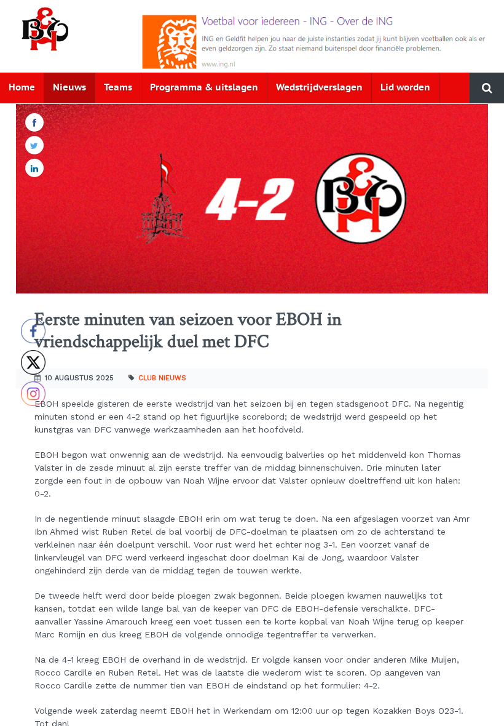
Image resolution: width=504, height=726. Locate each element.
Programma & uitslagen (204, 87)
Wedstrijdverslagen (319, 87)
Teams (118, 87)
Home (22, 87)
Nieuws (69, 87)
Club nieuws (162, 378)
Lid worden (405, 87)
